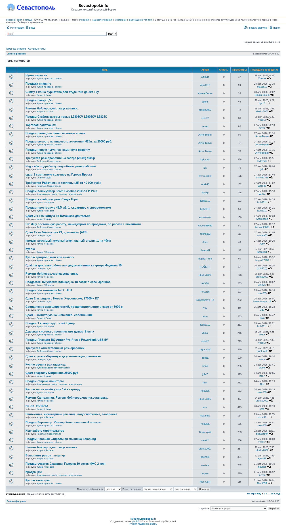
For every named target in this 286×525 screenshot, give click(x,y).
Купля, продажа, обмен (49, 78)
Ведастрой (205, 432)
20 (272, 493)
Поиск (276, 27)
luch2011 (205, 200)
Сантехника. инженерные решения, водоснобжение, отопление (71, 414)
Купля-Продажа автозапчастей (53, 367)
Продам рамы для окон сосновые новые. (55, 133)
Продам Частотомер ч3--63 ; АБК (48, 290)
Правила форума (257, 27)
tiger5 (205, 101)
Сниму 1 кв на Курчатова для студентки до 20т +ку (62, 92)
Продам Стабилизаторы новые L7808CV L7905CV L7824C (66, 116)
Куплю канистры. (37, 480)
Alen (205, 382)
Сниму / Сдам (44, 95)
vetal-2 (205, 118)
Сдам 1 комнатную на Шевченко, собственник (59, 315)
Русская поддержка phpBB (143, 524)
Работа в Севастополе (49, 161)
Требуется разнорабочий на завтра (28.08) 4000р (60, 158)
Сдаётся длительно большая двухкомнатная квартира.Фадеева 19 (73, 265)
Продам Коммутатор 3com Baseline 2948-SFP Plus (61, 191)
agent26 (205, 457)
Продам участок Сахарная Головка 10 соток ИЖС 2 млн (65, 463)
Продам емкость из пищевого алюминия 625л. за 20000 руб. (68, 141)
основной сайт (14, 20)
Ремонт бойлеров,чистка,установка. (51, 108)
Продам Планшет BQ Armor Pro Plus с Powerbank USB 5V (66, 339)
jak (205, 167)
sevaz (205, 126)
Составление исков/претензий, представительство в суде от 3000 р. (74, 306)
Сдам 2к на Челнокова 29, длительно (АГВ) (56, 232)
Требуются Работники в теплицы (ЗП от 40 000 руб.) (63, 182)
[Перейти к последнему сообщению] (269, 78)
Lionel (205, 366)
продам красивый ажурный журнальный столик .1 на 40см (68, 240)
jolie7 (205, 374)
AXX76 (205, 283)
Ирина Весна (205, 93)
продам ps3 (33, 472)
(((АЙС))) (205, 267)
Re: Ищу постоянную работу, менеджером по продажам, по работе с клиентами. (83, 224)
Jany (205, 242)
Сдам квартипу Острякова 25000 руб (51, 372)
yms (205, 407)
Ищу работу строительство (44, 430)
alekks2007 (205, 110)
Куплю (30, 249)
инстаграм (120, 20)
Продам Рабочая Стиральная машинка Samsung (60, 439)
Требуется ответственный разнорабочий (54, 348)
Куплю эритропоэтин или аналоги (49, 257)
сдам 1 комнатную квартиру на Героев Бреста (58, 174)
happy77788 (205, 258)
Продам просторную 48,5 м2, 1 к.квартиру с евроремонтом (68, 207)
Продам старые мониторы (44, 381)
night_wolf (205, 349)
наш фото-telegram (102, 20)
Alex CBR (205, 481)
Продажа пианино (38, 83)
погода (28, 20)
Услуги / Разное (45, 111)
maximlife (205, 415)
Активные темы (37, 48)
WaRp (205, 192)
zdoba (205, 357)
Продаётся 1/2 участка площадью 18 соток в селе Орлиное (67, 282)
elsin (205, 316)
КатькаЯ (205, 250)
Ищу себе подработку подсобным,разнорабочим (60, 166)
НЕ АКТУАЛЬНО (36, 406)
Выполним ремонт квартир (45, 455)
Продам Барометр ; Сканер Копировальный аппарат (63, 422)
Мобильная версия (143, 518)
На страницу (254, 493)
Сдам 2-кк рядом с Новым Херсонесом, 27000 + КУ (62, 298)
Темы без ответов (16, 48)
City (205, 308)
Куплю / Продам (45, 202)
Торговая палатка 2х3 (40, 125)
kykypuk (205, 159)
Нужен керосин (36, 75)
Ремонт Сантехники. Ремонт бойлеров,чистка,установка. (66, 397)
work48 (205, 184)
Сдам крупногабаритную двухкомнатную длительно (63, 356)
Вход (31, 27)
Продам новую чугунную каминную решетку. (57, 149)
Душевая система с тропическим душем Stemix (59, 331)
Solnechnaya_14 (205, 300)
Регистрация (16, 27)
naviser (205, 465)
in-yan (205, 473)
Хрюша (205, 76)
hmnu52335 (205, 176)
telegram (84, 20)
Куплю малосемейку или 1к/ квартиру (52, 389)
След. (277, 493)
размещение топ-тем (140, 20)
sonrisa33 (205, 233)
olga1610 (205, 85)
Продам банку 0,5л (39, 100)
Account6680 (205, 225)
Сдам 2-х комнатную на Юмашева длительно (57, 216)
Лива (205, 333)
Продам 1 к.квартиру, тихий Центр (50, 323)
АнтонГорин (205, 134)
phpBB (135, 521)
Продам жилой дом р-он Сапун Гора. (51, 199)
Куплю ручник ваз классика (45, 364)
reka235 (205, 291)
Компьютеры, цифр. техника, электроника (59, 194)
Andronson (205, 217)
